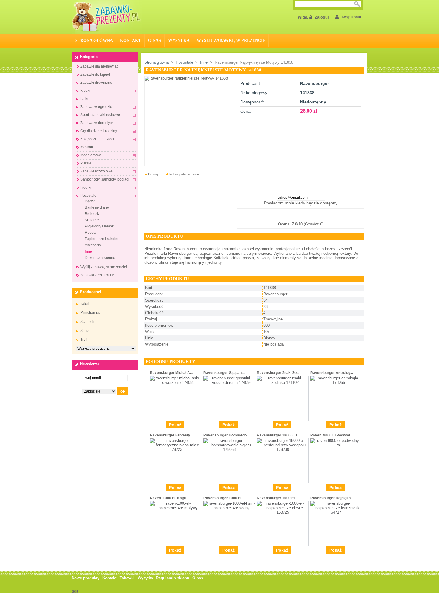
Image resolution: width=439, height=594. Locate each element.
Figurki (85, 187)
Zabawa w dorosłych (97, 123)
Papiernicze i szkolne (102, 239)
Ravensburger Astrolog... (331, 373)
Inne (88, 251)
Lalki (84, 99)
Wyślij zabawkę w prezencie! (103, 267)
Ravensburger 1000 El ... (277, 498)
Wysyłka (179, 40)
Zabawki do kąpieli (95, 74)
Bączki (90, 201)
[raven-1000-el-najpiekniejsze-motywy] (176, 508)
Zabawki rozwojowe (96, 171)
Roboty (90, 232)
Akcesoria (93, 245)
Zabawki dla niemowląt (99, 66)
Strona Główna (94, 40)
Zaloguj (322, 17)
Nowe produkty (85, 578)
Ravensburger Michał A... (171, 373)
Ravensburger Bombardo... (226, 435)
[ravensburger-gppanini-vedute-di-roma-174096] (229, 382)
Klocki (85, 90)
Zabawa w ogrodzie (96, 107)
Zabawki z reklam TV (97, 275)
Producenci (90, 292)
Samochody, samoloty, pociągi (104, 179)
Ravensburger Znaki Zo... (278, 373)
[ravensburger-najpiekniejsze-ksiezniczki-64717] (336, 512)
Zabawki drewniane (96, 82)
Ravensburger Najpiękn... (331, 498)
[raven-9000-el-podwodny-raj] (336, 445)
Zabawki (127, 578)
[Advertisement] (300, 153)
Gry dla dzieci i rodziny (98, 131)
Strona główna (156, 62)
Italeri (84, 304)
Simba (85, 331)
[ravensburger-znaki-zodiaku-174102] (282, 382)
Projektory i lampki (100, 226)
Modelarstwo (90, 155)
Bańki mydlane (97, 207)
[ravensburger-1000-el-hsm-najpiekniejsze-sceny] (229, 508)
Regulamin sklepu (172, 578)
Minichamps (90, 313)
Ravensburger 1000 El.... (224, 498)
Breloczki (92, 214)
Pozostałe (88, 195)
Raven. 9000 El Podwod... (331, 435)
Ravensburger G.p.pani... (224, 373)
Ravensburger (275, 294)
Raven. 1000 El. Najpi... (169, 498)
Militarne (92, 220)
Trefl (84, 340)
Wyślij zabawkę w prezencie (231, 40)
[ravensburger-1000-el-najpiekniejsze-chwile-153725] (282, 512)
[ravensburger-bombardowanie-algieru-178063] (229, 449)
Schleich (87, 322)
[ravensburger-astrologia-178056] (336, 382)
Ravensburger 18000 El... (278, 435)
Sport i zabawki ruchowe (100, 115)
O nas (154, 40)
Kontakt (130, 40)
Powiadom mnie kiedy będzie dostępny (300, 203)
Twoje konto (351, 17)
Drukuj (153, 174)
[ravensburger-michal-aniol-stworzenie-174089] (176, 382)
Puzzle (85, 163)
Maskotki (87, 147)
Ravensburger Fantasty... (171, 435)
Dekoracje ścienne (100, 258)
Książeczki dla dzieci (97, 139)
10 (330, 216)
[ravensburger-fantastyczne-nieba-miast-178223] (176, 449)
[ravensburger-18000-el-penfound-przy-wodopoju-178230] (282, 449)
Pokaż (175, 424)
